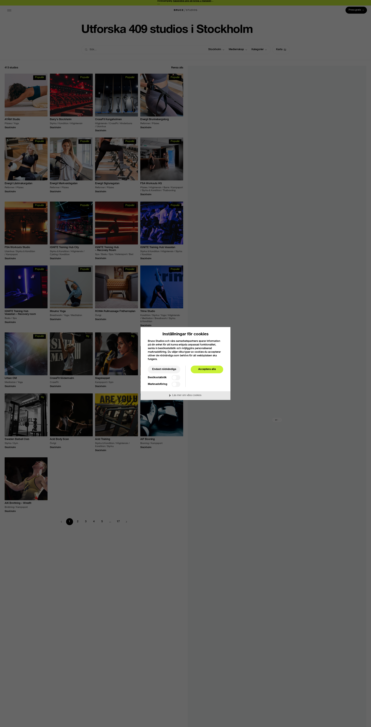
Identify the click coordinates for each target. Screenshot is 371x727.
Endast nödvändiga (164, 369)
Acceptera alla (207, 369)
